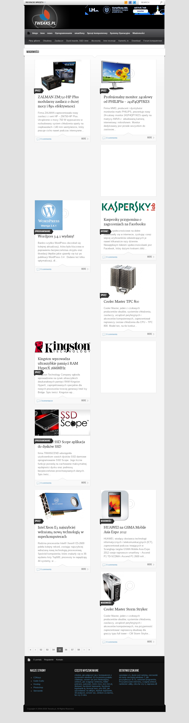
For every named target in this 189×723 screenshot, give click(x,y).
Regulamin (49, 660)
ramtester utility (126, 684)
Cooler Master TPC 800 (121, 301)
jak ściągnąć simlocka (92, 682)
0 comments (45, 139)
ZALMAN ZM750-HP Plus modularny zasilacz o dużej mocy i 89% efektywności (58, 101)
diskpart (78, 686)
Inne (42, 33)
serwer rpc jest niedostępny (96, 679)
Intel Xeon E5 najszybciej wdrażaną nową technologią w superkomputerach (61, 532)
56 (66, 650)
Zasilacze (59, 41)
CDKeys (37, 677)
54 (53, 650)
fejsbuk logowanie (104, 690)
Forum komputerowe (152, 41)
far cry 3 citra (81, 695)
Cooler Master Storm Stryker (126, 609)
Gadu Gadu (38, 681)
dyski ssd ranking (139, 675)
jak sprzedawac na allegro (92, 689)
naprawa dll (152, 684)
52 (41, 650)
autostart (87, 684)
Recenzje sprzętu (34, 2)
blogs (35, 33)
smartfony (80, 33)
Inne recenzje (109, 41)
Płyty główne (34, 41)
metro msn (97, 684)
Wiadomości (139, 33)
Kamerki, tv (123, 41)
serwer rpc (91, 693)
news (49, 33)
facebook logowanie (92, 686)
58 (79, 650)
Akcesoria (95, 41)
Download (136, 41)
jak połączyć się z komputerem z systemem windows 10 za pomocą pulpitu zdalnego (93, 677)
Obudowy (47, 41)
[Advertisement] (132, 170)
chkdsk (78, 675)
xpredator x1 (124, 675)
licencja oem (92, 688)
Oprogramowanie (63, 33)
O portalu (37, 660)
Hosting (36, 684)
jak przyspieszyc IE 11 (134, 678)
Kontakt (59, 660)
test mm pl (107, 684)
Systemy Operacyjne (120, 33)
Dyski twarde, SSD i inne (77, 41)
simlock (78, 682)
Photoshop (38, 687)
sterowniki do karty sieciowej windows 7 (138, 676)
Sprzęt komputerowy (97, 33)
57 (72, 650)
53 (47, 650)
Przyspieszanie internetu (130, 682)
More (83, 139)
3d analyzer (80, 693)
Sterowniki (38, 691)
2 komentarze (46, 401)
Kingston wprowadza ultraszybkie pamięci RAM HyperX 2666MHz (58, 363)
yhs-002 (102, 688)
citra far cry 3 (140, 684)
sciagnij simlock (149, 682)
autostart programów (146, 679)
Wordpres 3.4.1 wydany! (56, 236)
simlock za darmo (105, 693)
